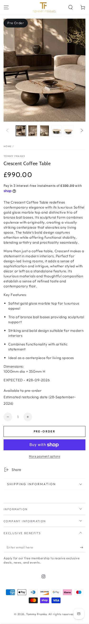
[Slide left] (7, 131)
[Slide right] (82, 131)
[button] (70, 7)
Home (8, 146)
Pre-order (45, 431)
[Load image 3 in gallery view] (44, 130)
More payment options (44, 456)
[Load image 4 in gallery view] (56, 130)
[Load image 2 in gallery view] (33, 130)
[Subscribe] (82, 547)
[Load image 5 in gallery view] (68, 130)
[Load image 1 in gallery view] (21, 130)
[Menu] (6, 7)
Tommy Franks (14, 156)
